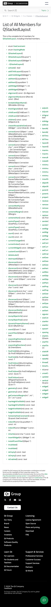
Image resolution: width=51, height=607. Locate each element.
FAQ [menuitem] (27, 534)
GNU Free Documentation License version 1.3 (25, 475)
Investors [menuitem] (8, 534)
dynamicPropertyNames (18, 323)
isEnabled (12, 459)
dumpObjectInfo (15, 316)
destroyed (12, 258)
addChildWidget (14, 74)
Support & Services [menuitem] (35, 551)
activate (11, 67)
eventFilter (12, 332)
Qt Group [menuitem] (8, 515)
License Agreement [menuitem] (33, 519)
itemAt (45, 128)
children (11, 119)
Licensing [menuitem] (30, 515)
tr (43, 369)
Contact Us (12, 507)
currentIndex (13, 244)
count (10, 233)
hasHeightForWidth (16, 401)
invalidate (12, 444)
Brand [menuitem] (6, 523)
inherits (11, 433)
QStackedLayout (9, 38)
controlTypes (13, 221)
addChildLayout (14, 71)
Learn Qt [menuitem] (8, 551)
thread (45, 362)
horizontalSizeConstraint (18, 415)
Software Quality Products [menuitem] (11, 543)
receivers (46, 200)
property (45, 197)
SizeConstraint (19, 46)
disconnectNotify (15, 310)
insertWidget (13, 437)
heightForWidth (14, 408)
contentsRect (13, 217)
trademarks (38, 478)
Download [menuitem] (30, 530)
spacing (45, 332)
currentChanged (14, 240)
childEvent (12, 112)
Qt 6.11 (5, 16)
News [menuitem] (6, 527)
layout (44, 142)
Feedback (8, 588)
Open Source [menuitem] (31, 523)
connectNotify (14, 205)
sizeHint (45, 321)
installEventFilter (15, 441)
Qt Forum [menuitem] (8, 569)
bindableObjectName (17, 102)
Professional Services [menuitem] (34, 555)
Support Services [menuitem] (32, 563)
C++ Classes (27, 16)
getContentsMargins (16, 395)
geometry (12, 388)
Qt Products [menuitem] (9, 538)
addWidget (12, 85)
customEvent (13, 251)
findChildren (13, 363)
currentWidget (14, 247)
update (45, 376)
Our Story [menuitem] (8, 519)
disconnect (12, 262)
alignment (12, 93)
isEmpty (11, 452)
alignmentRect (14, 96)
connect (11, 131)
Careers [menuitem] (7, 530)
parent (45, 189)
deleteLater (13, 254)
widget (45, 386)
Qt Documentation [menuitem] (11, 566)
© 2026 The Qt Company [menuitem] (14, 586)
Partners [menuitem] (29, 566)
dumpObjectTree (15, 319)
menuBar (46, 157)
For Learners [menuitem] (9, 555)
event (10, 329)
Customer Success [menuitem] (33, 559)
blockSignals (13, 108)
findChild (12, 351)
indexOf (11, 421)
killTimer (45, 135)
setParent (46, 282)
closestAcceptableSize (17, 125)
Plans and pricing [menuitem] (33, 527)
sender (45, 221)
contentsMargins (15, 211)
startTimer (46, 341)
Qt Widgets (15, 16)
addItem (11, 78)
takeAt (44, 355)
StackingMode (19, 49)
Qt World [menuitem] (29, 570)
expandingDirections (16, 338)
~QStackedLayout (15, 64)
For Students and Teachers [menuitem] (11, 561)
